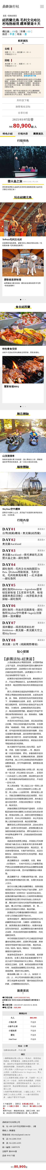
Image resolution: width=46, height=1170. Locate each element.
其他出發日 (12, 15)
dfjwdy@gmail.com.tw (20, 1135)
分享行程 (23, 113)
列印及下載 (23, 100)
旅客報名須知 (23, 106)
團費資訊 (38, 133)
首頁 (4, 15)
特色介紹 (8, 133)
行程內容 (23, 133)
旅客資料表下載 (30, 76)
